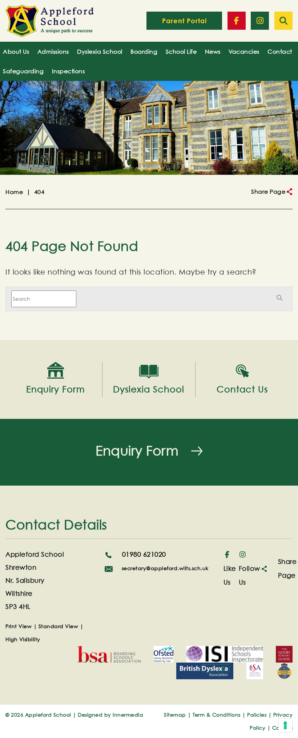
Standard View (58, 626)
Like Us (230, 575)
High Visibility (22, 639)
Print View (18, 626)
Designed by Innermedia (110, 715)
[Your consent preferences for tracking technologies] (285, 725)
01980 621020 (143, 554)
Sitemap (175, 715)
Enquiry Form (137, 450)
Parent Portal (184, 21)
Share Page (268, 191)
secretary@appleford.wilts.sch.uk (164, 568)
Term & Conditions (217, 715)
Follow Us (249, 575)
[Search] (283, 21)
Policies (256, 715)
